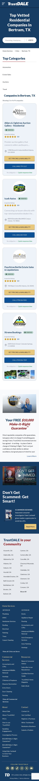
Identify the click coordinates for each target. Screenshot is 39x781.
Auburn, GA (7, 568)
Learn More (31, 456)
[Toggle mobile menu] (3, 4)
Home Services (8, 51)
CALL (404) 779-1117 (19, 166)
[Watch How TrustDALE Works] (19, 475)
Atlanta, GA (7, 563)
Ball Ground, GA (8, 581)
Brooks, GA (7, 589)
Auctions (6, 82)
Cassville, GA (24, 559)
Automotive (7, 67)
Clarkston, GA (25, 574)
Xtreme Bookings (12, 332)
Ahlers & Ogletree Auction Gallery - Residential (17, 124)
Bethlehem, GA (8, 585)
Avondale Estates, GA (10, 576)
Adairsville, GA (8, 555)
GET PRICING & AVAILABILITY (19, 158)
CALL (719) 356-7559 (19, 360)
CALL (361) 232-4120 (19, 235)
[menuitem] (10, 614)
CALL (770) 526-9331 (19, 300)
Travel (5, 89)
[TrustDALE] (18, 4)
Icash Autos (10, 198)
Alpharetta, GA (8, 559)
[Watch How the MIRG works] (19, 403)
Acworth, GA (7, 550)
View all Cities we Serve (11, 651)
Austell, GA (7, 572)
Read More (30, 527)
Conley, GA (24, 583)
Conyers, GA (24, 587)
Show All (23, 592)
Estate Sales (7, 74)
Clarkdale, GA (24, 570)
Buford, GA (7, 594)
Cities (17, 51)
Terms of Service (24, 778)
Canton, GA (24, 550)
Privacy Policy (14, 778)
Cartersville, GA (25, 555)
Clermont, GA (25, 579)
